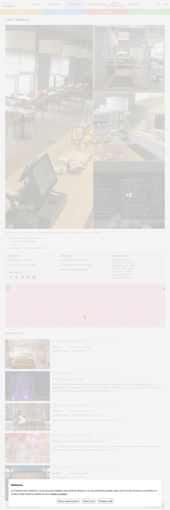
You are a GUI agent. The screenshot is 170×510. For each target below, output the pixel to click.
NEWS (35, 4)
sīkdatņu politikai (58, 494)
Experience (55, 4)
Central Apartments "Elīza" (72, 340)
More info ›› (115, 391)
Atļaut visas (88, 501)
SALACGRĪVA (64, 11)
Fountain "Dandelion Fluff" (72, 435)
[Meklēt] (158, 4)
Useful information (114, 4)
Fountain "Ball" (63, 373)
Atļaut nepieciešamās (68, 501)
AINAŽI (21, 11)
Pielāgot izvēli (105, 501)
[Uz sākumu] (8, 4)
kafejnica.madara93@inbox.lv (76, 270)
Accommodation (95, 4)
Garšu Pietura (62, 467)
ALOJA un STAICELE (149, 11)
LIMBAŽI (106, 11)
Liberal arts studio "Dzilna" (71, 405)
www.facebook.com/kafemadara (77, 265)
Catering (75, 4)
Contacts (134, 4)
